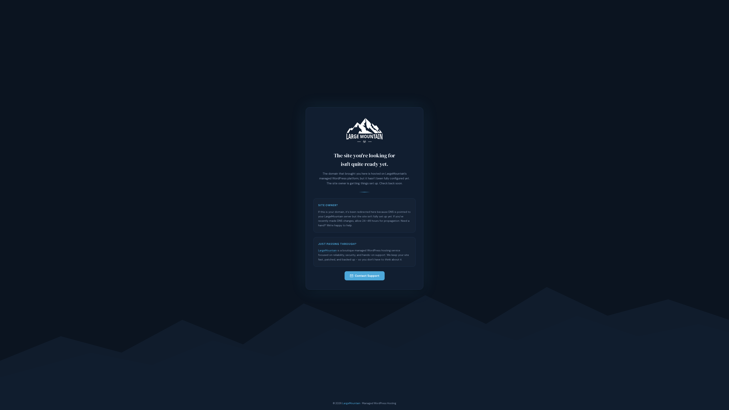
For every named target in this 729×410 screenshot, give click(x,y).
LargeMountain (327, 250)
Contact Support (367, 276)
